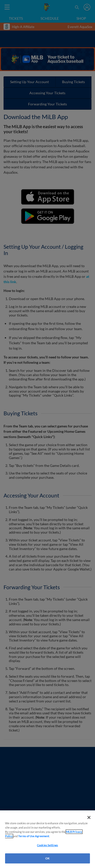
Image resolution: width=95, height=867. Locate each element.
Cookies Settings (47, 845)
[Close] (88, 817)
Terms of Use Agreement (33, 836)
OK (47, 858)
